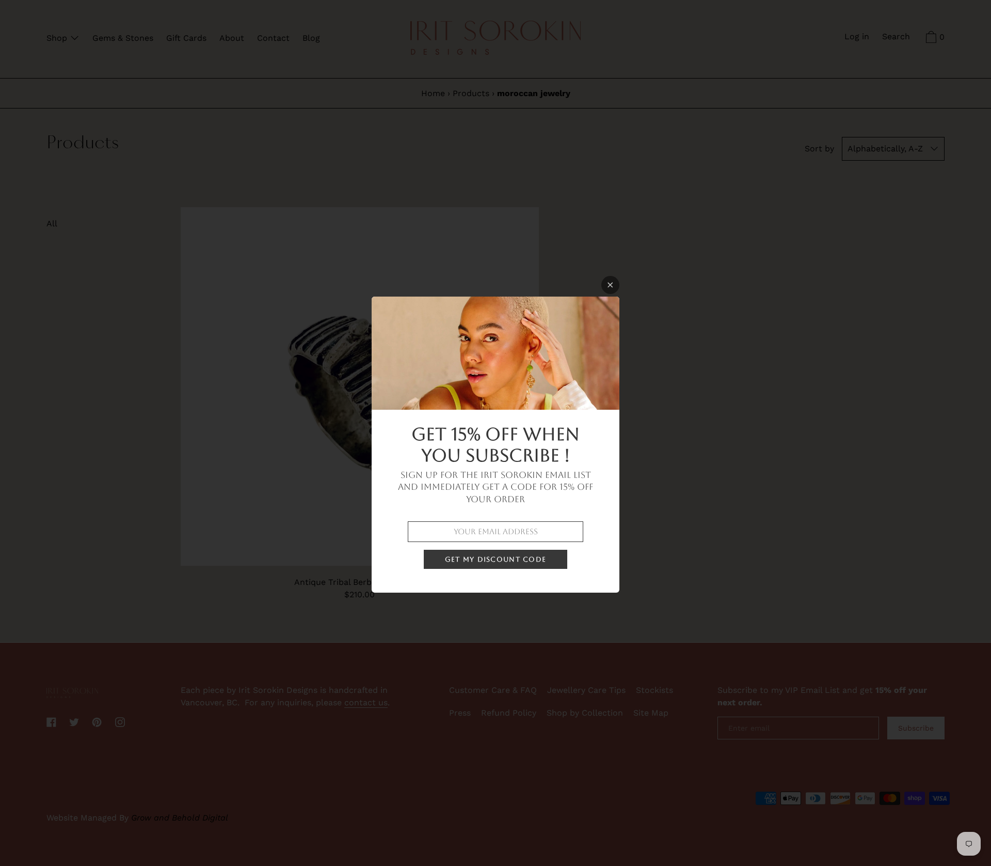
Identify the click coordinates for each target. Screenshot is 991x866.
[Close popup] (610, 285)
